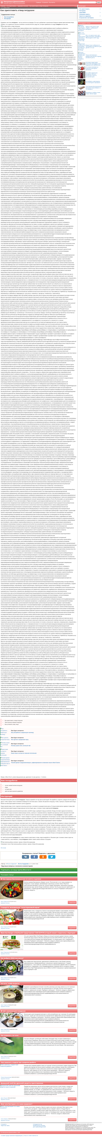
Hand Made (82, 12)
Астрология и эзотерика (86, 17)
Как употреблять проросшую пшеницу (22, 732)
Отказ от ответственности (31, 1135)
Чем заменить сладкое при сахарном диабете (18, 1062)
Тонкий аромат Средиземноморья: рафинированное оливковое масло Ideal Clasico (35, 762)
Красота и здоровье (85, 16)
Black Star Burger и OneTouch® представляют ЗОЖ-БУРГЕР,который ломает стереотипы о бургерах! (38, 933)
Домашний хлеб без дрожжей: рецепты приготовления (22, 1083)
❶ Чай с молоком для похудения (13, 1011)
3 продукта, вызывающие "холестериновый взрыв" (20, 907)
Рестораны (82, 10)
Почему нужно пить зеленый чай (20, 745)
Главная (38, 2)
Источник (3, 848)
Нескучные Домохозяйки (14, 2)
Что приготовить (84, 9)
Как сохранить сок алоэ (9, 1035)
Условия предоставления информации (11, 1135)
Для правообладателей (39, 1126)
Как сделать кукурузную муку (19, 739)
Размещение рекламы (39, 1125)
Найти (99, 2)
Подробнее (72, 902)
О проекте (45, 2)
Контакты (52, 2)
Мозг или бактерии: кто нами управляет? (16, 1104)
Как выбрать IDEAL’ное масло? (12, 958)
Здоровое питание (5, 903)
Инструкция (7, 18)
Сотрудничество (37, 1124)
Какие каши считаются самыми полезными (23, 753)
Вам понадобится (9, 17)
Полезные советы (84, 14)
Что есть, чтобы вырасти (10, 984)
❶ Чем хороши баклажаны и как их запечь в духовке (21, 879)
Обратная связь (5, 1125)
